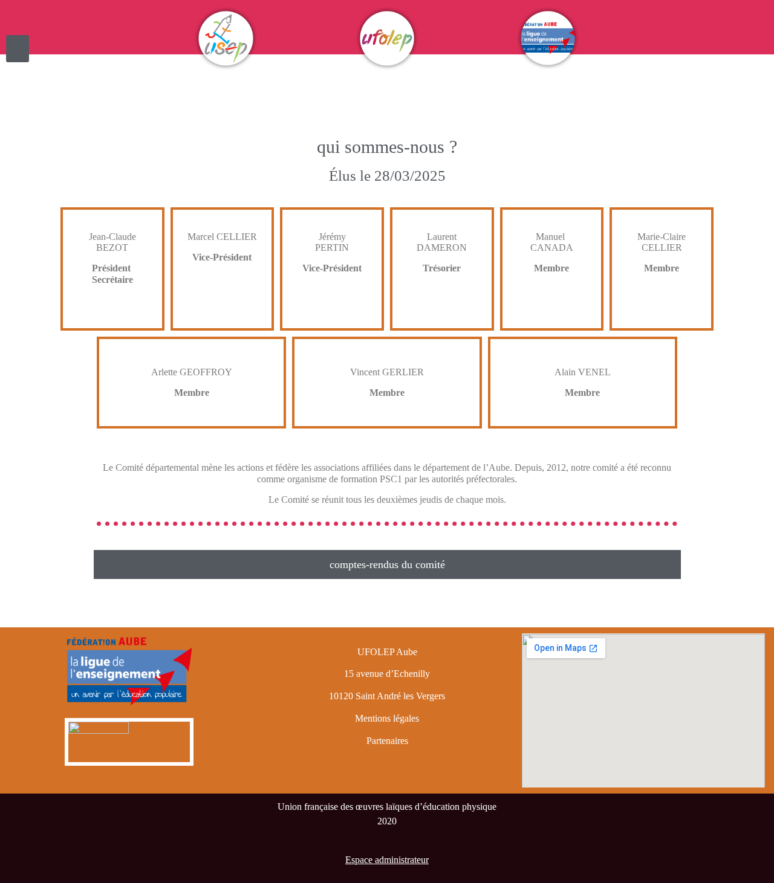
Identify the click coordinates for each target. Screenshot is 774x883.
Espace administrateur (387, 860)
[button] (17, 48)
